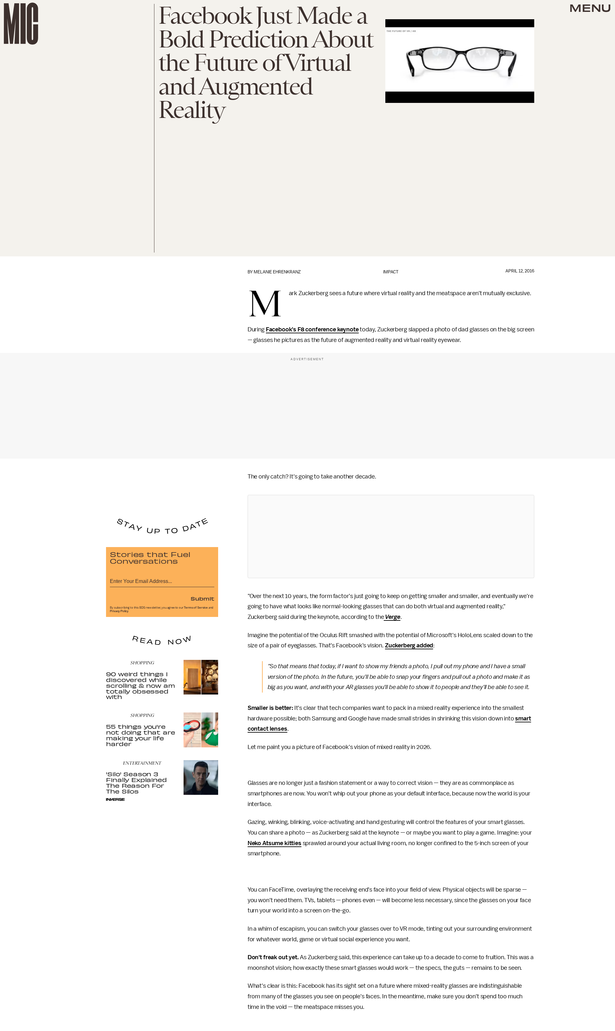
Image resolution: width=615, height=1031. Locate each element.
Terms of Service (196, 607)
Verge (392, 617)
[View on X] (391, 536)
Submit (202, 598)
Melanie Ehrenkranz (277, 272)
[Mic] (21, 24)
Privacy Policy (119, 611)
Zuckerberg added (409, 645)
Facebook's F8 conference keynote (312, 329)
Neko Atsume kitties (274, 843)
